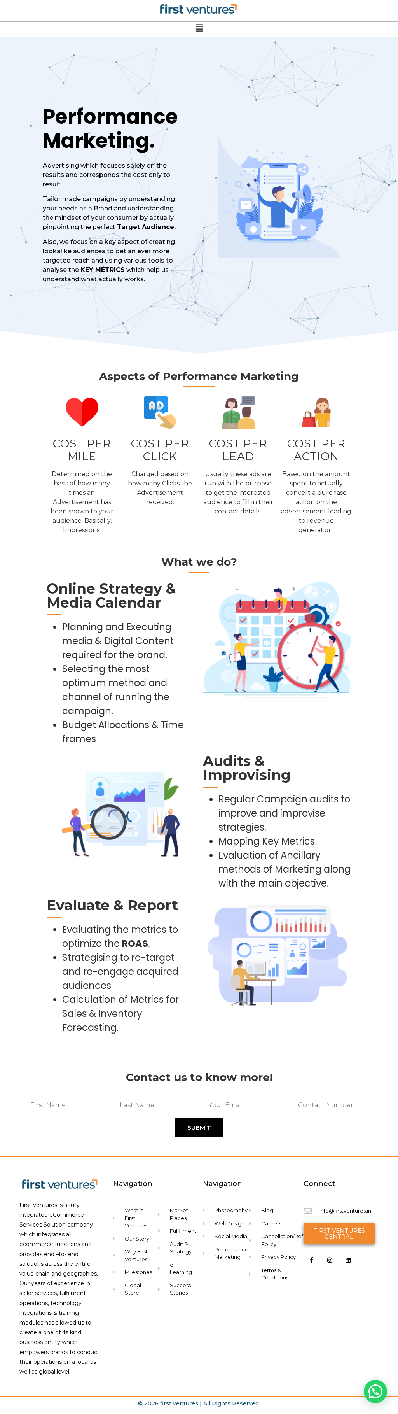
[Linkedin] (348, 1260)
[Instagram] (330, 1260)
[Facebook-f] (312, 1260)
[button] (375, 1391)
